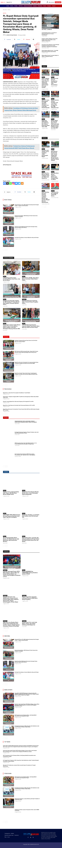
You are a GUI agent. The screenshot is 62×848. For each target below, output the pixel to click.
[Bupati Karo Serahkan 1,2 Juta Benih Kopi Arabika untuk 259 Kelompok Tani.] (31, 505)
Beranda (5, 9)
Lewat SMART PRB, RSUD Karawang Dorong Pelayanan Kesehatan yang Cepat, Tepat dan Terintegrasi (11, 516)
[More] (33, 39)
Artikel (53, 190)
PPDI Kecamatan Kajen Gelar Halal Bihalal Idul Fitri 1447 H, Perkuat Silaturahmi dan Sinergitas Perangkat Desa (26, 443)
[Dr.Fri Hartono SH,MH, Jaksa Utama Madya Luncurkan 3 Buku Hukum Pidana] (31, 268)
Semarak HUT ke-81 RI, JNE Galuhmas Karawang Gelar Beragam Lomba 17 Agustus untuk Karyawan (27, 205)
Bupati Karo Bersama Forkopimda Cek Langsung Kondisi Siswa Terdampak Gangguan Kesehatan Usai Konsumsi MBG (26, 363)
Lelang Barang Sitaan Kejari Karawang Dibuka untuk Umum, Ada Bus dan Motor (11, 279)
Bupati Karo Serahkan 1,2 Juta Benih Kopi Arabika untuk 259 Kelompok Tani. (30, 516)
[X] (7, 183)
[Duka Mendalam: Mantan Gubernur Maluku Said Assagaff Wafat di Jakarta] (55, 167)
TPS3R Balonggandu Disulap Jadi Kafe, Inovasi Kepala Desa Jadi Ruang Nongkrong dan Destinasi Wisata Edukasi (55, 155)
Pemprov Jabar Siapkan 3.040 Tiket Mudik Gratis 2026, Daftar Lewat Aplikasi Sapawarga (49, 39)
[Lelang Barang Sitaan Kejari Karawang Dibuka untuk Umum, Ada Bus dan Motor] (12, 268)
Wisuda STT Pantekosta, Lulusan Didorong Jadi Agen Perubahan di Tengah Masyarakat (27, 799)
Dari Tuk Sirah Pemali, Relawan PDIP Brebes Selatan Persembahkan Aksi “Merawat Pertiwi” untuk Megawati (25, 454)
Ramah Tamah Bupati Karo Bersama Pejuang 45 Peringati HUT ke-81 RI (18, 401)
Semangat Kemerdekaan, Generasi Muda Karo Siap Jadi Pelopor (27, 237)
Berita (9, 9)
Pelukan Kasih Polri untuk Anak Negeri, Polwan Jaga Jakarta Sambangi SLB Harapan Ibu (29, 623)
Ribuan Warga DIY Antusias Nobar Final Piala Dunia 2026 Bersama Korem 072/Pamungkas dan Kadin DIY (55, 124)
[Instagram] (13, 183)
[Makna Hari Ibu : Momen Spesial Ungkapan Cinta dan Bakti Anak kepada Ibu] (46, 167)
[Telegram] (19, 183)
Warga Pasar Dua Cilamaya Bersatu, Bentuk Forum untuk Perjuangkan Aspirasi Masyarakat (30, 493)
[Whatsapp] (10, 183)
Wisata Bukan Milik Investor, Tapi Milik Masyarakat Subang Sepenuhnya (50, 51)
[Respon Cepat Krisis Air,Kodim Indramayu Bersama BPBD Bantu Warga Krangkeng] (31, 587)
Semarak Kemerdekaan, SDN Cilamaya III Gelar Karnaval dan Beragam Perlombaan (26, 216)
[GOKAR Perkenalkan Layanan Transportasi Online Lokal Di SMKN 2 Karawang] (8, 814)
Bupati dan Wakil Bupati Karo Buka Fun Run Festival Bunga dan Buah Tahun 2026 (46, 123)
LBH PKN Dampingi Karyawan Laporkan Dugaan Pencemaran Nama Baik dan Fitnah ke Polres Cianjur (30, 326)
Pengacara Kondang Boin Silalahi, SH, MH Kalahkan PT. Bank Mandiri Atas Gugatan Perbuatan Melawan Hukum (11, 302)
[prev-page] (4, 250)
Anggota (24, 299)
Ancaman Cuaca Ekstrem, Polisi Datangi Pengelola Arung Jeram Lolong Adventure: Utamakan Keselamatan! (50, 45)
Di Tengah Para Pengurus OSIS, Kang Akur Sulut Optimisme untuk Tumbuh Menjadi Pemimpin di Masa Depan (27, 726)
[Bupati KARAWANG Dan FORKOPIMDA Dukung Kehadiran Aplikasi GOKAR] (31, 562)
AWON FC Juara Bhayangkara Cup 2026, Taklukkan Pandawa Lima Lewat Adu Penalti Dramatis (45, 103)
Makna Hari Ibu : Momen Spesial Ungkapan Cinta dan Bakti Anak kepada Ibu (45, 175)
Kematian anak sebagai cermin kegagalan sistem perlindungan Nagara (45, 153)
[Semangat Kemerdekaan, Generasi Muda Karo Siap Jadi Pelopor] (8, 242)
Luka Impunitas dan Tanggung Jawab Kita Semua (54, 194)
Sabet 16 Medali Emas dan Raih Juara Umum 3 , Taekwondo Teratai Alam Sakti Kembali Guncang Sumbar (45, 83)
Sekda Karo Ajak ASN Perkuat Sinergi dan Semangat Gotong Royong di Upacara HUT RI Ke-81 (26, 227)
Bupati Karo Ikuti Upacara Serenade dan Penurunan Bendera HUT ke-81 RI (19, 405)
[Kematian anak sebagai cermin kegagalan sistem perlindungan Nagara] (46, 144)
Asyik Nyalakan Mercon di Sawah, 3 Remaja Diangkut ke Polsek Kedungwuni (49, 33)
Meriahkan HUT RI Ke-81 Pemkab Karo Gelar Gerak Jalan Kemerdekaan (54, 81)
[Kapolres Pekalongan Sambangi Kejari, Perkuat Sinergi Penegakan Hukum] (31, 291)
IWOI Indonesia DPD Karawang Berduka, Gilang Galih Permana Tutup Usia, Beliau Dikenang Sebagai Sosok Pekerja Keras (26, 352)
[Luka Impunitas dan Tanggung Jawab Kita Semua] (55, 186)
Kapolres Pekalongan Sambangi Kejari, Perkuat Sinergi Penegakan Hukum (30, 302)
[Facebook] (4, 183)
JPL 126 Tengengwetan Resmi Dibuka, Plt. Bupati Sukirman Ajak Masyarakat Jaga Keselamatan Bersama (11, 539)
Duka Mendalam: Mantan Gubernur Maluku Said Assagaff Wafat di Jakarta (55, 176)
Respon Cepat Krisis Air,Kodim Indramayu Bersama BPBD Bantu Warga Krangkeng (30, 598)
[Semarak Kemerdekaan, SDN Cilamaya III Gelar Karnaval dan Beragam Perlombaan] (8, 220)
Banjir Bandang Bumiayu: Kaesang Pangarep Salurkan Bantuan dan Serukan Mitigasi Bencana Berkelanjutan (46, 197)
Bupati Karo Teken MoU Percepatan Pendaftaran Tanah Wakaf (16, 392)
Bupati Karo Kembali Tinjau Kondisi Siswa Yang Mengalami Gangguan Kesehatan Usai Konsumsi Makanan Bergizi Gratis (26, 374)
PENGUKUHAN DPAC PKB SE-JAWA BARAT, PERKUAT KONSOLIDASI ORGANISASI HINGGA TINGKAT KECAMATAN (26, 422)
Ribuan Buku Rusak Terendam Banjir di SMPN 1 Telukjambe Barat (50, 56)
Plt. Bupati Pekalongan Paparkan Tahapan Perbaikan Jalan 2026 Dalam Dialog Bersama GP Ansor (27, 433)
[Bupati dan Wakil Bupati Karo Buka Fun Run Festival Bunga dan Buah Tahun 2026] (46, 114)
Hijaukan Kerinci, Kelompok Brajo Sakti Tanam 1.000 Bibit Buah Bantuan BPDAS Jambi (11, 493)
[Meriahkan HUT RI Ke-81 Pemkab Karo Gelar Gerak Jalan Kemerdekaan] (55, 72)
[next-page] (6, 250)
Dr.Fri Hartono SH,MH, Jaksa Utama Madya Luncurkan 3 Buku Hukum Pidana (30, 279)
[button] (9, 2)
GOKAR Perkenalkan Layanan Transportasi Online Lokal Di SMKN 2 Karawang (27, 810)
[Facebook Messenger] (16, 183)
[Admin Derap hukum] (4, 35)
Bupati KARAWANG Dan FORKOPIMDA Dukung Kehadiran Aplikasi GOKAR (30, 573)
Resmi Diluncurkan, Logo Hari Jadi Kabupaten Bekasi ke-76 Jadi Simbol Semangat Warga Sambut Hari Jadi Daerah (30, 539)
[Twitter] (33, 837)
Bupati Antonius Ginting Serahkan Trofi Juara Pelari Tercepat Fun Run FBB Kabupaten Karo (55, 103)
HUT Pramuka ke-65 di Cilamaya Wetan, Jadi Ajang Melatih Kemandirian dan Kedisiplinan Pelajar (25, 716)
